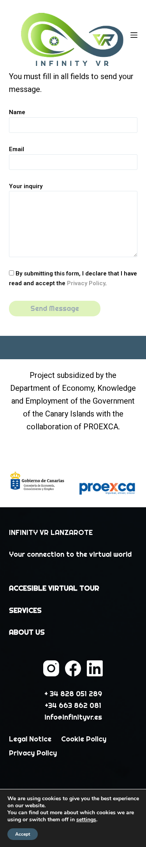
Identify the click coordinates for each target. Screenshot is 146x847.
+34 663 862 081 (73, 705)
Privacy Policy (86, 283)
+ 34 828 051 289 (73, 693)
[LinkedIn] (95, 668)
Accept (22, 834)
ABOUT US (27, 632)
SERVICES (25, 610)
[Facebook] (73, 668)
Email (16, 149)
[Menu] (133, 35)
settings (86, 819)
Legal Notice (30, 738)
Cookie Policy (83, 738)
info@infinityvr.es (73, 717)
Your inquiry (25, 186)
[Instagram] (51, 668)
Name (17, 112)
